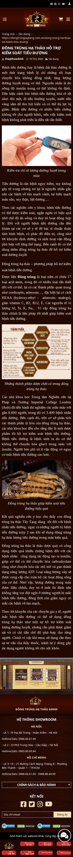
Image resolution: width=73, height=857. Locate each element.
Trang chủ (8, 34)
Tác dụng (24, 34)
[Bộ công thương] (8, 825)
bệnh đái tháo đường (52, 67)
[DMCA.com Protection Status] (26, 826)
